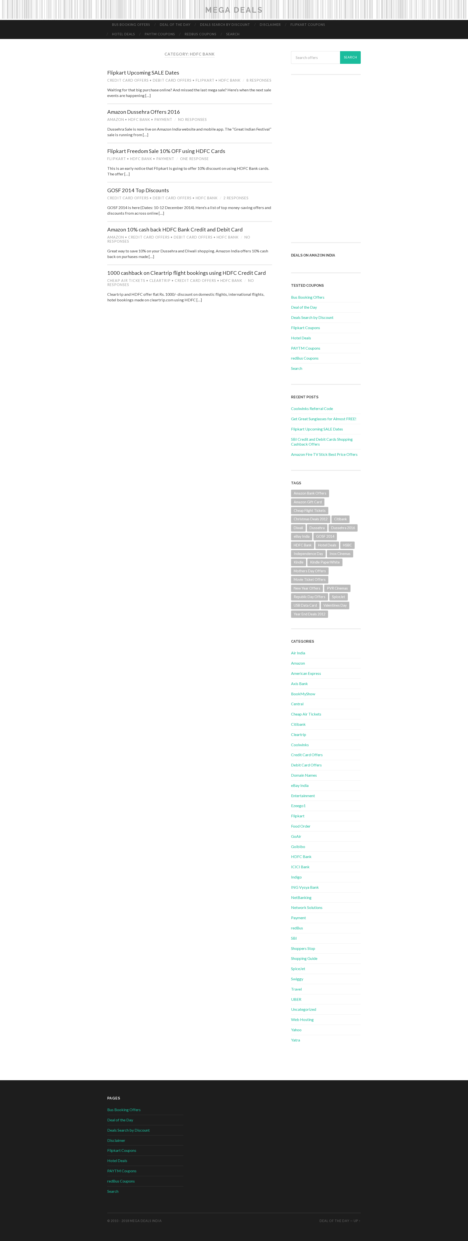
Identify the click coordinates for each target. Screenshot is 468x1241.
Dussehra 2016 (343, 528)
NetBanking (301, 897)
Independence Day (308, 554)
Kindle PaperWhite (325, 562)
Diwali (298, 528)
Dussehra (317, 528)
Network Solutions (306, 907)
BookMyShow (303, 693)
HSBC (347, 545)
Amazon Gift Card (308, 502)
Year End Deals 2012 (309, 614)
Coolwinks (300, 744)
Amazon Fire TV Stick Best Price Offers (324, 454)
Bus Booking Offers (131, 25)
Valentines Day (335, 605)
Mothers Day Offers (310, 571)
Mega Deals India (146, 1221)
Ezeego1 (298, 805)
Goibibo (298, 846)
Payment (163, 119)
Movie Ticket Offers (310, 579)
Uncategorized (303, 1009)
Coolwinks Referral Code (312, 408)
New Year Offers (307, 588)
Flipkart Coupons (308, 25)
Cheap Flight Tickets (310, 510)
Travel (296, 989)
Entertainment (303, 795)
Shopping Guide (304, 958)
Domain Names (304, 775)
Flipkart (205, 80)
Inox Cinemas (340, 554)
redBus (297, 928)
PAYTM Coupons (160, 34)
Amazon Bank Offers (310, 493)
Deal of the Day (175, 25)
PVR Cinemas (337, 588)
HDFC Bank (230, 80)
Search (233, 34)
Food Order (301, 826)
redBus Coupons (200, 34)
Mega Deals (234, 9)
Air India (298, 652)
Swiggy (297, 978)
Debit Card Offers (172, 80)
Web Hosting (302, 1019)
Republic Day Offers (309, 597)
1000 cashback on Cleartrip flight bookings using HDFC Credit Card (186, 273)
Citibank (340, 519)
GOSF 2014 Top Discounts (138, 190)
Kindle (298, 562)
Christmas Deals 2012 (311, 519)
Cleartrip (160, 280)
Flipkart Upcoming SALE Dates (143, 72)
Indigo (296, 877)
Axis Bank (299, 683)
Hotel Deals (123, 34)
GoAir (296, 836)
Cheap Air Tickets (126, 280)
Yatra (295, 1040)
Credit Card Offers (128, 80)
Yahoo (296, 1029)
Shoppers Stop (303, 948)
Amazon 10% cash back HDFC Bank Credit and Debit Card (175, 229)
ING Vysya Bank (305, 887)
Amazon (115, 119)
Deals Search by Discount (225, 25)
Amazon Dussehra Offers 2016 (143, 112)
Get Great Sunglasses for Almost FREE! (323, 418)
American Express (306, 673)
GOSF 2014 (325, 536)
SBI (294, 938)
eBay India (302, 536)
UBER (296, 999)
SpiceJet (338, 597)
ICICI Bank (300, 866)
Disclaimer (270, 25)
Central (297, 703)
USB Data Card (305, 605)
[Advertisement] (326, 159)
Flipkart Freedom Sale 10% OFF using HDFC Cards (166, 151)
